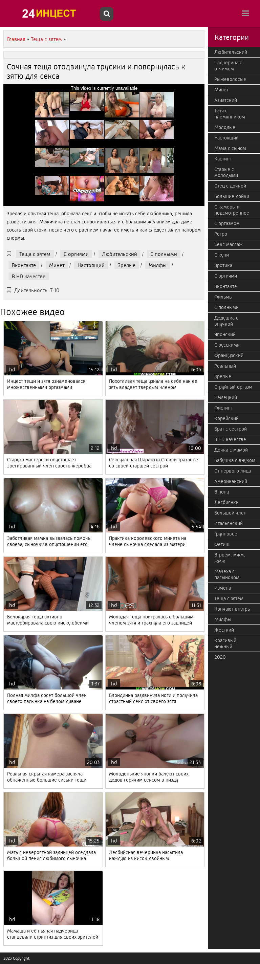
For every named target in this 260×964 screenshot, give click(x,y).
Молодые (224, 127)
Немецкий (225, 397)
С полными (163, 254)
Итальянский (228, 523)
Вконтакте (24, 265)
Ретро (220, 234)
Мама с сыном (230, 148)
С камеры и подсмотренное (231, 210)
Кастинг (223, 159)
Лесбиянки (226, 502)
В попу (221, 492)
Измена (222, 588)
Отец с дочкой (230, 186)
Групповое (225, 534)
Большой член (230, 513)
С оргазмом (227, 223)
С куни (221, 255)
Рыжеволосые (230, 79)
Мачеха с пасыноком (226, 574)
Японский (225, 334)
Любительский (119, 254)
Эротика (223, 265)
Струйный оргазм (233, 387)
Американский (230, 481)
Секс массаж (228, 244)
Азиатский (225, 100)
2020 (220, 657)
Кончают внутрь (232, 609)
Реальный (225, 366)
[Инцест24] (50, 13)
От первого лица (232, 471)
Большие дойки (231, 196)
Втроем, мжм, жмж (229, 558)
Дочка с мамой (231, 450)
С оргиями (76, 254)
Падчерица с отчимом (228, 66)
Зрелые (126, 265)
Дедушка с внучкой (226, 321)
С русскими (227, 345)
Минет (56, 265)
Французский (228, 355)
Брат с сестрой (230, 429)
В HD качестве (28, 276)
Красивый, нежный (226, 643)
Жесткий (224, 630)
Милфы (158, 265)
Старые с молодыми (226, 172)
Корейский (226, 418)
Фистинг (223, 408)
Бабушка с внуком (234, 460)
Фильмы (223, 297)
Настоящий (91, 265)
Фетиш (222, 544)
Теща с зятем (34, 254)
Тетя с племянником (229, 114)
